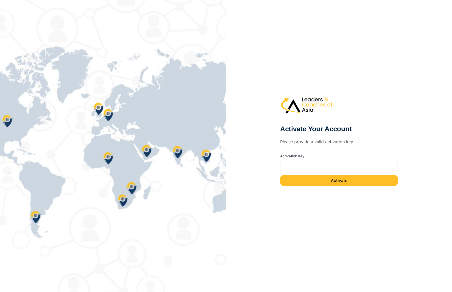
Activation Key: (293, 156)
